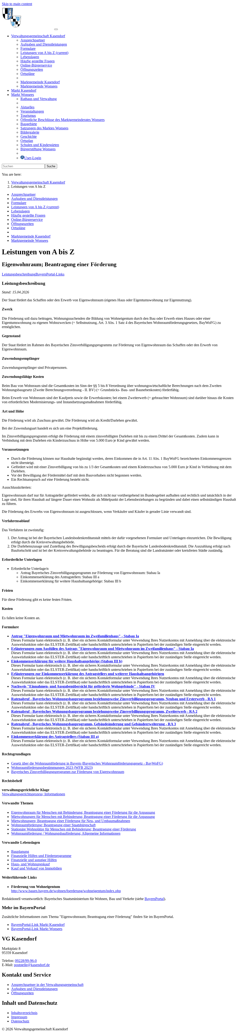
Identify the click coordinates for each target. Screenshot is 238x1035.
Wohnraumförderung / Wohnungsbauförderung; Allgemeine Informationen (65, 833)
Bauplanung (20, 852)
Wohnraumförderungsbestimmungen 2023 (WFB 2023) (52, 768)
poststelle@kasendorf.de (32, 965)
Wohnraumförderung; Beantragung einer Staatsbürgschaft (53, 825)
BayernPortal (154, 899)
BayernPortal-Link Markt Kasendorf (38, 925)
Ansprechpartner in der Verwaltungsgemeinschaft (47, 985)
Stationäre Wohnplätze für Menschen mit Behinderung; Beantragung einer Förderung (73, 829)
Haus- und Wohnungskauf (30, 864)
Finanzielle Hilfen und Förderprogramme (41, 856)
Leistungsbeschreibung (19, 274)
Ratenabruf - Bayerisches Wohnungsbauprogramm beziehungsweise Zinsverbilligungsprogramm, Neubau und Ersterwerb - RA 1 (113, 699)
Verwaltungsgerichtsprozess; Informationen (33, 794)
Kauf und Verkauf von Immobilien (36, 868)
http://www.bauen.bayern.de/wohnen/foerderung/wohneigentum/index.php (66, 891)
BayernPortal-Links (50, 274)
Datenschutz (20, 1021)
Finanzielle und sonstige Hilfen (34, 860)
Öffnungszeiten (22, 993)
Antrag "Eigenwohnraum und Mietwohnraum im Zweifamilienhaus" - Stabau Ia (75, 636)
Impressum (19, 1017)
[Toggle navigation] (56, 29)
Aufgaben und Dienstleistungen (34, 989)
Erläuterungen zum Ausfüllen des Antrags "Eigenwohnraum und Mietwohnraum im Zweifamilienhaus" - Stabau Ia (102, 649)
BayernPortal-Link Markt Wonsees (36, 929)
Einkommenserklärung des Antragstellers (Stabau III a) (55, 737)
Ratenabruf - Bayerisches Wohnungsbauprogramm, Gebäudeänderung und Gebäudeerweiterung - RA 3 (93, 724)
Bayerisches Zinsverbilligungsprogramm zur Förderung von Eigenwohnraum (67, 772)
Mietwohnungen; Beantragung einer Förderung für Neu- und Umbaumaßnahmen (70, 821)
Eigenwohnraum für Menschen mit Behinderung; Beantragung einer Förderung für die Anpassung (83, 812)
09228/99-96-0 (26, 961)
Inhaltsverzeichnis (24, 1013)
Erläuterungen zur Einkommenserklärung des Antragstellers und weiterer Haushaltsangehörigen (87, 674)
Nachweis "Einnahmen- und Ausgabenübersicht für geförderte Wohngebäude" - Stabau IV (83, 686)
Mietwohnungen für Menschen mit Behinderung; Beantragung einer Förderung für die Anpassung (83, 817)
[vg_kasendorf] (28, 28)
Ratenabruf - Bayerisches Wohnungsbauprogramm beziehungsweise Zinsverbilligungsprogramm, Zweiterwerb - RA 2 (104, 711)
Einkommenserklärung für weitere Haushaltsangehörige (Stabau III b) (66, 661)
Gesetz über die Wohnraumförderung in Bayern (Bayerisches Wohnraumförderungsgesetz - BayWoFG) (87, 763)
